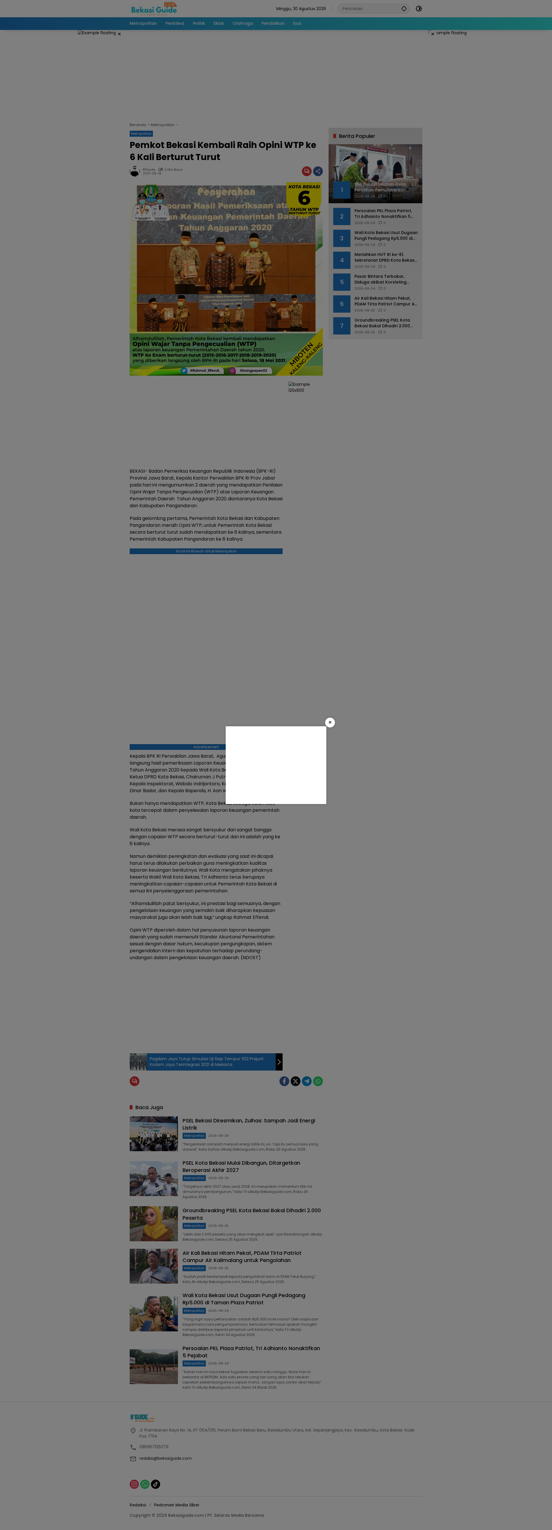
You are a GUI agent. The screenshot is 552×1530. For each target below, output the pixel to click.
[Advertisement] (276, 765)
